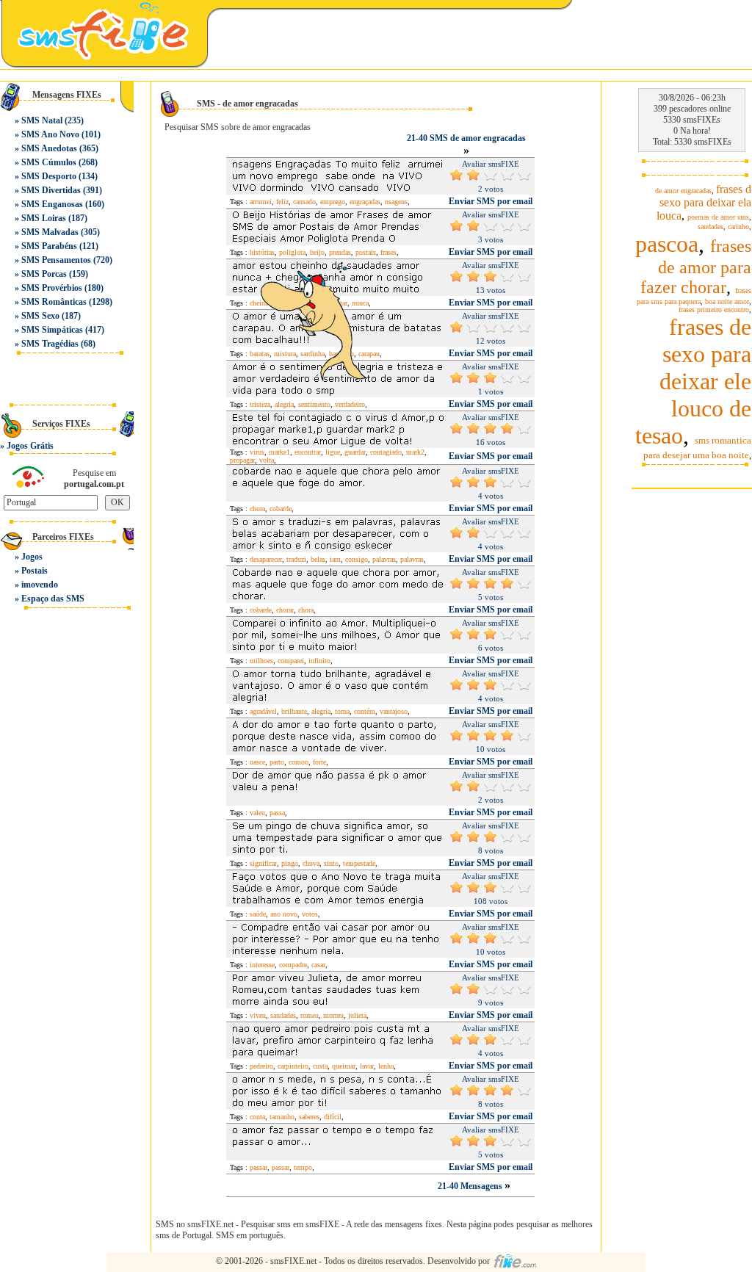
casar (318, 965)
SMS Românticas (54, 302)
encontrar (307, 452)
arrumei (261, 202)
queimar (343, 1066)
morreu (333, 1015)
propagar (242, 460)
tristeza (260, 404)
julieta (357, 1015)
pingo (289, 863)
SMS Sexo (40, 316)
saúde (258, 914)
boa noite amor (727, 301)
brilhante (294, 711)
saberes (309, 1117)
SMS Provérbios (51, 288)
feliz (282, 202)
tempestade (359, 863)
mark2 (415, 452)
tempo (303, 1167)
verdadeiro (350, 404)
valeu (257, 813)
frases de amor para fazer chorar (695, 266)
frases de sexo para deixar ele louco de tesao (693, 381)
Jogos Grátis (30, 446)
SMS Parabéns (49, 246)
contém (364, 711)
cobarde (281, 509)
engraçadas (365, 202)
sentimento (314, 404)
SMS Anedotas (49, 148)
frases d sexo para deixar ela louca (704, 202)
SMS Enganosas (52, 204)
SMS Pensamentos (56, 260)
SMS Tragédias (50, 344)
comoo (298, 762)
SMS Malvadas (50, 232)
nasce (257, 762)
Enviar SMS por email (490, 201)
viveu (258, 1015)
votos (310, 914)
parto (277, 762)
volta (266, 460)
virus (257, 452)
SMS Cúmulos (48, 162)
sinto (331, 863)
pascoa (666, 244)
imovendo (39, 584)
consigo (356, 559)
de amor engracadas (683, 191)
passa (277, 813)
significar (263, 863)
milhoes (261, 661)
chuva (311, 863)
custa (320, 1066)
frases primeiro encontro (714, 310)
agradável (263, 711)
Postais (34, 570)
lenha (386, 1066)
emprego (332, 202)
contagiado (386, 452)
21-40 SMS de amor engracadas (466, 138)
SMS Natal (41, 120)
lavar (367, 1066)
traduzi (296, 559)
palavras (384, 559)
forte (319, 762)
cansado (304, 202)
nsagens (396, 202)
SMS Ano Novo (50, 134)
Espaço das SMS (52, 598)
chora (257, 509)
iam (335, 559)
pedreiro (261, 1066)
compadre (293, 965)
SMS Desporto (48, 176)
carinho (738, 227)
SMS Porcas (44, 274)
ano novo (283, 914)
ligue (332, 452)
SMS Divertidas (51, 190)
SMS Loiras (43, 218)
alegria (284, 404)
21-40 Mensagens (471, 1186)
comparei (291, 661)
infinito (319, 661)
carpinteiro (293, 1066)
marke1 (279, 452)
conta (257, 1117)
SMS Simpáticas (52, 330)
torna (342, 711)
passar (258, 1167)
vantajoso (394, 711)
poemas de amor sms (718, 217)
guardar (355, 452)
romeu (309, 1015)
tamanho (282, 1117)
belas (318, 559)
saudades (283, 1015)
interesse (262, 965)
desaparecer (266, 559)
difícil (332, 1117)
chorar (285, 610)
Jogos (32, 557)
